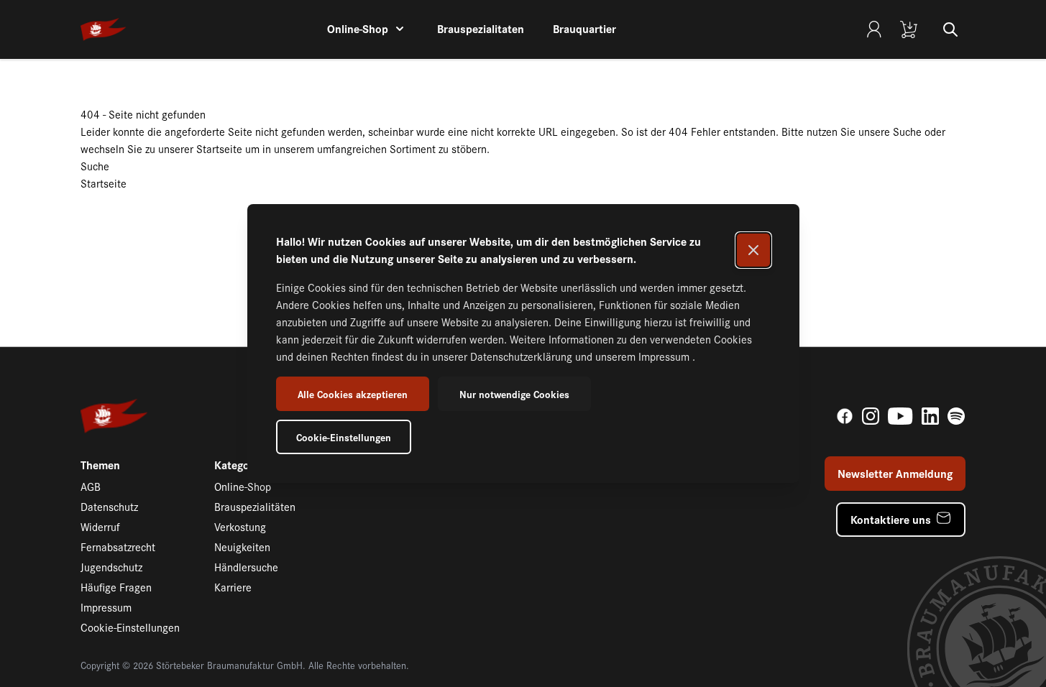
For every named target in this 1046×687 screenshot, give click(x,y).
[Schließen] (753, 250)
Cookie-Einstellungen (343, 437)
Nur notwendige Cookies (514, 394)
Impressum (665, 356)
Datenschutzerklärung (522, 356)
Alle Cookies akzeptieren (353, 394)
